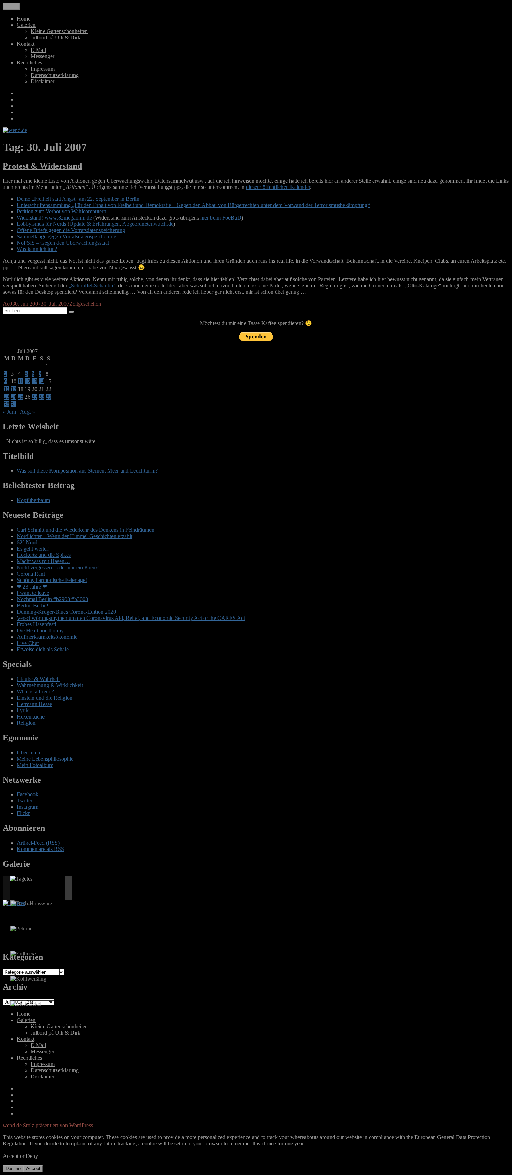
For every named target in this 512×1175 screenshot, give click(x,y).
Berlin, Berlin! (32, 605)
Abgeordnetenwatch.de (147, 224)
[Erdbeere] (23, 954)
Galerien (26, 25)
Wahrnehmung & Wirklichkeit (50, 685)
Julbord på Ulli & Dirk (55, 37)
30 (6, 404)
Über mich (28, 752)
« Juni (9, 412)
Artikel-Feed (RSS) (38, 843)
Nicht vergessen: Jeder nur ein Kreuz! (58, 567)
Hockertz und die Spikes (44, 555)
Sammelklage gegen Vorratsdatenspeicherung (66, 236)
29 (48, 397)
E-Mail (38, 50)
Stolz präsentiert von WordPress (58, 1125)
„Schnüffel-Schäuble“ (93, 286)
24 (13, 397)
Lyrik (23, 710)
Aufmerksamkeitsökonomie (47, 637)
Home (23, 19)
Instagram (27, 807)
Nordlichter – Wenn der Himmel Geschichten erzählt (74, 536)
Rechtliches (29, 63)
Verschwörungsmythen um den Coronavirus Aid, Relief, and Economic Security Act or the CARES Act (131, 618)
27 (34, 397)
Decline (13, 1168)
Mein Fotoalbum (35, 765)
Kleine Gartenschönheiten (59, 31)
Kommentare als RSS (40, 849)
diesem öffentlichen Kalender (278, 187)
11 (20, 381)
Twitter (24, 801)
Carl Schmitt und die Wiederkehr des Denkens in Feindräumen (85, 530)
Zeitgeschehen (85, 304)
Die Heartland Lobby (40, 630)
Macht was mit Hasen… (43, 561)
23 (6, 397)
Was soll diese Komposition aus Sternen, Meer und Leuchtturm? (87, 471)
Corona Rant (31, 574)
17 (13, 389)
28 (41, 397)
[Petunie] (21, 929)
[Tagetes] (21, 879)
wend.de (12, 1125)
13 (34, 381)
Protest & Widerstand (42, 165)
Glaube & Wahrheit (38, 679)
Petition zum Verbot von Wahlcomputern (61, 211)
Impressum (43, 69)
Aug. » (27, 412)
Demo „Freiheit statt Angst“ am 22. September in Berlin (78, 199)
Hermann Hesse (34, 704)
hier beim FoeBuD (220, 218)
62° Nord (27, 542)
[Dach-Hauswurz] (31, 903)
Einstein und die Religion (44, 698)
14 (41, 381)
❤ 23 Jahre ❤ (32, 587)
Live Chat (28, 643)
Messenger (42, 56)
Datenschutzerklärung (55, 75)
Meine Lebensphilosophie (45, 759)
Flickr (23, 813)
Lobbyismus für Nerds (41, 224)
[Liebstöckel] (25, 1004)
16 (6, 389)
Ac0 (7, 304)
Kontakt (25, 44)
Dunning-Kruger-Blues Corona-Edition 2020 (66, 612)
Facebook (27, 794)
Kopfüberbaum (33, 500)
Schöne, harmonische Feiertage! (52, 580)
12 (27, 381)
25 (20, 397)
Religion (26, 723)
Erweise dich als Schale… (45, 649)
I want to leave (33, 593)
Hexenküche (31, 717)
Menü (11, 6)
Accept (33, 1168)
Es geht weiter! (33, 549)
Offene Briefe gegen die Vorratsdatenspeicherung (71, 230)
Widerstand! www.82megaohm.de (54, 218)
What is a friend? (35, 691)
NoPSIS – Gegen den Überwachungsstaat (63, 243)
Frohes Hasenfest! (36, 624)
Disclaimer (42, 81)
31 (13, 404)
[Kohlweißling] (28, 979)
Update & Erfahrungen (94, 224)
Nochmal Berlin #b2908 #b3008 (52, 599)
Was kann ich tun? (37, 249)
